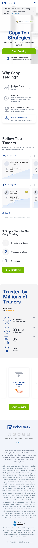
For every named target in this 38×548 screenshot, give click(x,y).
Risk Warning (18, 438)
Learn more (15, 13)
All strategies (6, 213)
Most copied (11, 156)
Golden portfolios (13, 185)
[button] (8, 3)
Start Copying (19, 51)
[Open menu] (35, 3)
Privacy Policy (9, 438)
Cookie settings (29, 438)
